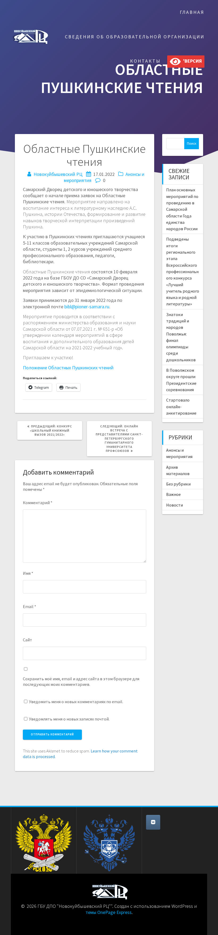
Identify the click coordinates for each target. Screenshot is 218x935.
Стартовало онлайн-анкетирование (181, 406)
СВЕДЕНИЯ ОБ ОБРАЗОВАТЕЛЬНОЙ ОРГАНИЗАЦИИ (134, 37)
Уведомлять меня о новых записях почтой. (69, 719)
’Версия (191, 61)
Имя (28, 573)
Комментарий (37, 502)
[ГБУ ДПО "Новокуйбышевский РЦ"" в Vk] (153, 822)
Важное (173, 494)
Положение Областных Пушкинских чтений (68, 368)
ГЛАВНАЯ (192, 12)
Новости (174, 505)
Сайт (27, 639)
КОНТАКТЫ (145, 61)
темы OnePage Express (109, 912)
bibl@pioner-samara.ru (86, 306)
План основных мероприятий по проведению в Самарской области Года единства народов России (182, 209)
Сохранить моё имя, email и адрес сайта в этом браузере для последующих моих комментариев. (81, 681)
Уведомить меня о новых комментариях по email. (76, 701)
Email (29, 606)
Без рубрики (178, 484)
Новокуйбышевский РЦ (57, 174)
